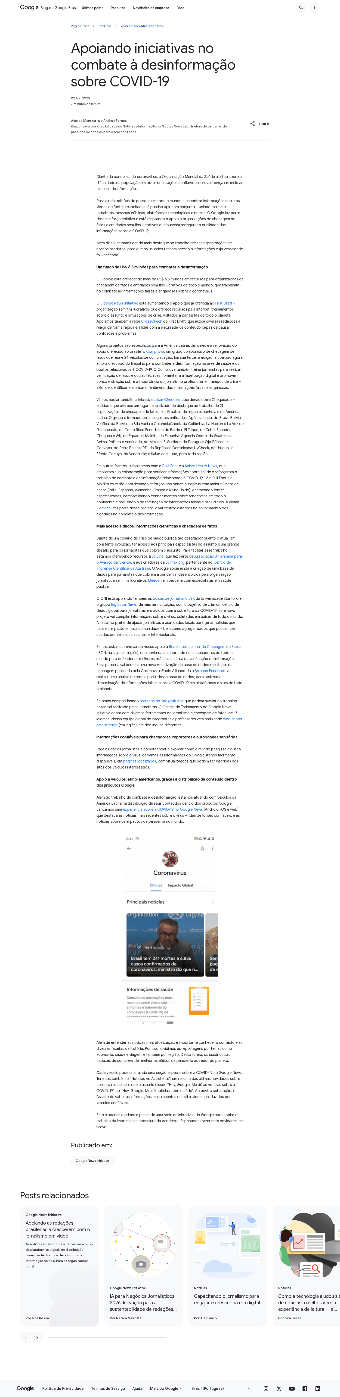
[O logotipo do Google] (25, 1388)
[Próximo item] (37, 1337)
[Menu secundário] (314, 7)
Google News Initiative (119, 303)
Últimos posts (92, 8)
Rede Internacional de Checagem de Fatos (205, 647)
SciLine (158, 556)
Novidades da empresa (151, 8)
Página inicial (80, 26)
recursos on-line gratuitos (162, 701)
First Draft (223, 303)
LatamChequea (167, 399)
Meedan (155, 580)
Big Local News (124, 604)
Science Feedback (210, 671)
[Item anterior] (25, 1337)
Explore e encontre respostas (141, 26)
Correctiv (104, 508)
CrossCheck (151, 321)
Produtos (118, 8)
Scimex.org (175, 562)
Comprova (155, 351)
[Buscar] (301, 7)
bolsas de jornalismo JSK (174, 598)
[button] (259, 123)
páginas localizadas (139, 761)
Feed (180, 8)
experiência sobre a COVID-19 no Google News (163, 809)
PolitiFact (170, 466)
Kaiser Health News (201, 466)
